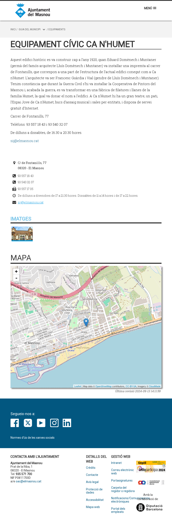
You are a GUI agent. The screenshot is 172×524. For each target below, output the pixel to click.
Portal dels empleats (118, 510)
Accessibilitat (95, 500)
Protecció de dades (94, 491)
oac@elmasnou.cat (28, 481)
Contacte (92, 474)
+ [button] (16, 271)
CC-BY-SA (131, 386)
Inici (13, 29)
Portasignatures (122, 480)
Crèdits (90, 467)
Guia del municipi (29, 29)
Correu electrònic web (122, 472)
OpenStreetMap (103, 386)
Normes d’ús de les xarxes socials (32, 437)
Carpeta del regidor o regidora (123, 489)
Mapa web (93, 507)
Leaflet (77, 386)
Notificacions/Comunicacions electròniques (123, 500)
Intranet (116, 463)
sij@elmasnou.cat (24, 141)
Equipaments (56, 29)
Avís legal (92, 482)
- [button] (16, 278)
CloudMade (154, 386)
